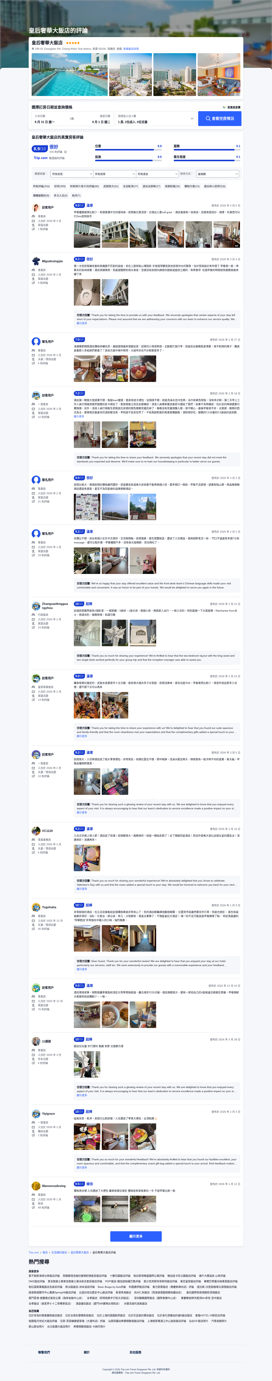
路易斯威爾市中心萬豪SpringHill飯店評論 (52, 1292)
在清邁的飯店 (59, 1252)
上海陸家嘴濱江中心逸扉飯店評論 (166, 1320)
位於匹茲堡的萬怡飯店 (141, 1315)
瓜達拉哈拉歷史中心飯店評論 (96, 1292)
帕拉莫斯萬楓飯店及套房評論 (45, 1286)
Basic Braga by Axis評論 (112, 1286)
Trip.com (34, 1252)
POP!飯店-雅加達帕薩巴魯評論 (123, 1281)
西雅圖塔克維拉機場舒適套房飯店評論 (85, 1275)
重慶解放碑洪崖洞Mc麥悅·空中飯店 (201, 1297)
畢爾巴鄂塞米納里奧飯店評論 (221, 1281)
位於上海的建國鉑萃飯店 (111, 1315)
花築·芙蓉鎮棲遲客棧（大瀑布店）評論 (82, 1320)
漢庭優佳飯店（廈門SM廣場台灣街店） (98, 1303)
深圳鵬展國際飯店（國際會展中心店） (156, 1297)
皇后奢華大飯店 (80, 1252)
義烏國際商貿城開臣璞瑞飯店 (203, 1292)
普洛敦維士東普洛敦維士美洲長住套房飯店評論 (75, 1281)
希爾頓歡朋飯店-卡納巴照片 (89, 1326)
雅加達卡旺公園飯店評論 (181, 1275)
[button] (247, 6)
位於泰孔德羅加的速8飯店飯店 (174, 1315)
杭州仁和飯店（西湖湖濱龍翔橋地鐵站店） (158, 1292)
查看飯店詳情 (131, 48)
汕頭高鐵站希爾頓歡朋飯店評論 (126, 1320)
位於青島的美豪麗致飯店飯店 (45, 1315)
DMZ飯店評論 (37, 1281)
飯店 (45, 1252)
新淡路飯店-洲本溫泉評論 (80, 1286)
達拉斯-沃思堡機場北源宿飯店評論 (217, 1286)
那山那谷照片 (36, 1326)
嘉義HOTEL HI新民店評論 (210, 1315)
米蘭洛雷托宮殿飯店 (135, 1303)
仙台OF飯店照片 (198, 1320)
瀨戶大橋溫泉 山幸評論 (212, 1275)
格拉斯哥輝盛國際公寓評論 (148, 1275)
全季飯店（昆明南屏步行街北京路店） (109, 1297)
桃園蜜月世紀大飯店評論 (43, 1320)
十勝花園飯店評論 (120, 1275)
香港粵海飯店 (123, 1292)
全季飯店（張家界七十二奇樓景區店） (51, 1303)
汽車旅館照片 (219, 1320)
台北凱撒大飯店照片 (58, 1326)
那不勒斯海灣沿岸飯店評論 (44, 1275)
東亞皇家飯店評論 (190, 1281)
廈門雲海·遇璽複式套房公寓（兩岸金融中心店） (56, 1297)
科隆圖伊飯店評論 (139, 1286)
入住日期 (40, 116)
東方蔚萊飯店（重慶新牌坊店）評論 (173, 1286)
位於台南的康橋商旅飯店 (79, 1315)
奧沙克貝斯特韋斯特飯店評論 (160, 1281)
